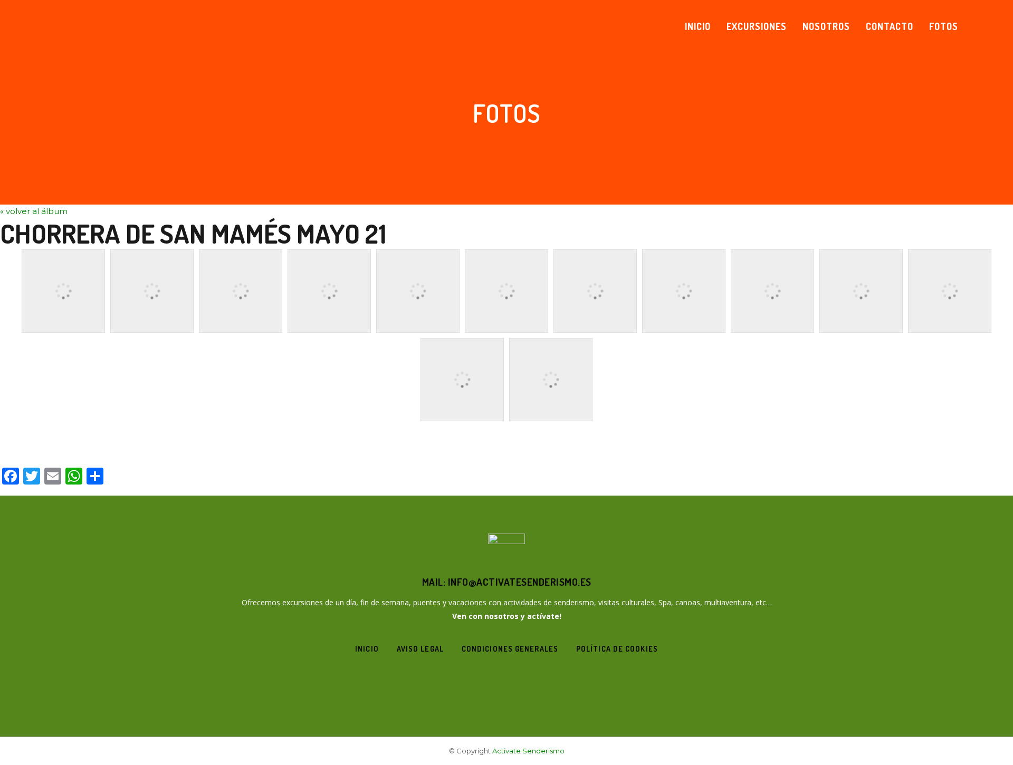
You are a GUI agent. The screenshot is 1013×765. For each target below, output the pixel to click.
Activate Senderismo (528, 751)
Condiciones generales (510, 648)
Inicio (367, 648)
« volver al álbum (34, 211)
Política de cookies (617, 648)
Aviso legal (420, 648)
